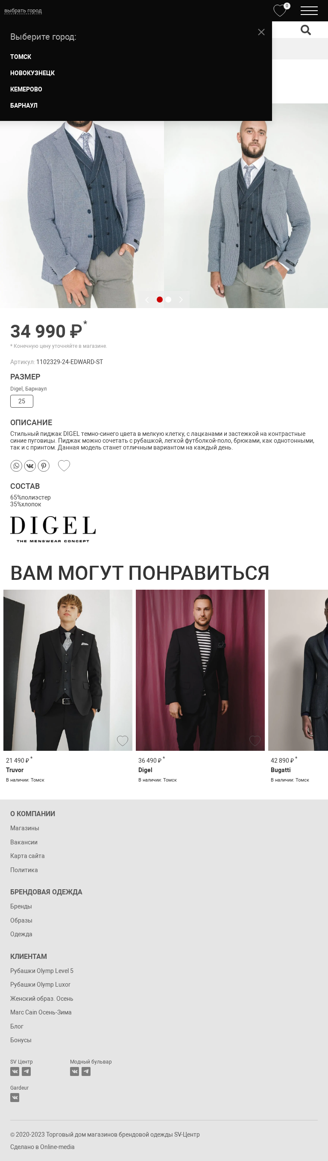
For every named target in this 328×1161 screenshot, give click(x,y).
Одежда (21, 934)
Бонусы (21, 1040)
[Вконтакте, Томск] (14, 1071)
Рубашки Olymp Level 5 (41, 970)
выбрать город (23, 10)
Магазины (24, 828)
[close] (261, 32)
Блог (16, 1026)
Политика (24, 870)
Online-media (57, 1146)
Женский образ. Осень (41, 998)
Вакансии (24, 842)
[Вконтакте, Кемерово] (14, 1097)
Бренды (21, 906)
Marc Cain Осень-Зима (41, 1012)
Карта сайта (27, 855)
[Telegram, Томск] (26, 1071)
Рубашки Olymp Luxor (40, 984)
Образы (21, 920)
